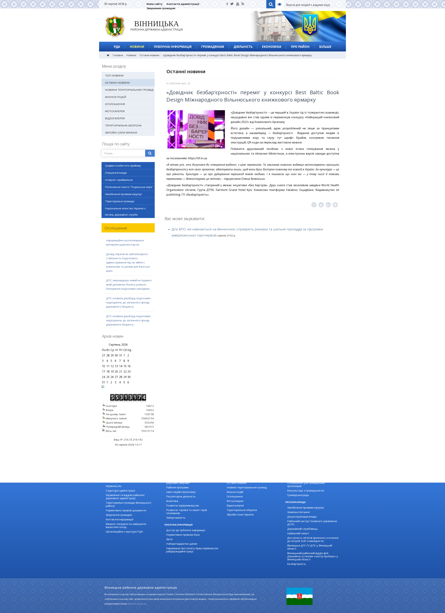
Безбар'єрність (296, 564)
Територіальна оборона (123, 125)
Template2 (280, 4)
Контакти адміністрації (183, 4)
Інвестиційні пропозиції (181, 492)
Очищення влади (116, 172)
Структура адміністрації (120, 490)
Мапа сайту (154, 4)
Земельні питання (298, 512)
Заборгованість (175, 517)
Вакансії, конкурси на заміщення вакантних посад (126, 525)
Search (270, 4)
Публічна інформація (173, 47)
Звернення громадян (161, 8)
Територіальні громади (119, 201)
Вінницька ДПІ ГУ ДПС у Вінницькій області (309, 547)
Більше (325, 47)
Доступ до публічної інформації (185, 530)
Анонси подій (115, 97)
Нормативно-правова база (183, 534)
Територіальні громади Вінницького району (128, 504)
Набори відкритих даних (181, 543)
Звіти (169, 539)
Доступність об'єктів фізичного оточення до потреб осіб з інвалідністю (312, 539)
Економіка (271, 47)
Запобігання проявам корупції (123, 194)
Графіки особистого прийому (123, 165)
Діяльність (243, 47)
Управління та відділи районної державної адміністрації (125, 496)
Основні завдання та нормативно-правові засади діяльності (132, 480)
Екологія (171, 478)
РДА (117, 47)
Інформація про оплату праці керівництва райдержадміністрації (192, 549)
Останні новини (149, 55)
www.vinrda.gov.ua (137, 603)
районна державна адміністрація (156, 26)
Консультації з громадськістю (305, 490)
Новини (137, 47)
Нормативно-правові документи (126, 510)
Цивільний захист (298, 533)
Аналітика (172, 501)
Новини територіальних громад (129, 89)
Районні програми (177, 487)
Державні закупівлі (177, 483)
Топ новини (114, 75)
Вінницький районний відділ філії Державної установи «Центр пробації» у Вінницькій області (312, 556)
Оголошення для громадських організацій (306, 484)
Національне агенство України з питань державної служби (125, 211)
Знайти (150, 153)
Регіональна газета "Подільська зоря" (129, 187)
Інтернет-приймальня (119, 180)
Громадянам (212, 47)
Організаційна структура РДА (124, 531)
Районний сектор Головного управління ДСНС (312, 522)
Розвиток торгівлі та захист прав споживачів (186, 511)
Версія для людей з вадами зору (308, 5)
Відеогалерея (115, 118)
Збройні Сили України (121, 132)
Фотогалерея (115, 111)
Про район (300, 47)
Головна (118, 55)
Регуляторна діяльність (181, 496)
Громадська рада (298, 495)
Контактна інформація (119, 519)
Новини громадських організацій (308, 478)
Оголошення (115, 104)
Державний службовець (302, 528)
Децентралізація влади (302, 516)
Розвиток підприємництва (182, 505)
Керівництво (114, 486)
